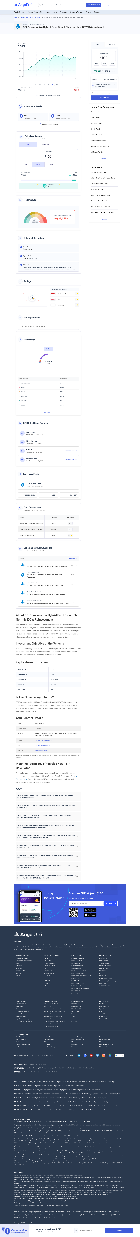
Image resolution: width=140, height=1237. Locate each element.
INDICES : (17, 1081)
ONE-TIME (45, 144)
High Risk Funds (96, 123)
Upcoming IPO (48, 970)
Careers (18, 975)
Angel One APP (30, 1068)
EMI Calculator (75, 993)
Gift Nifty (111, 1082)
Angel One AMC (33, 1064)
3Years (38, 164)
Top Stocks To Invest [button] (23, 1034)
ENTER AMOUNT (48, 151)
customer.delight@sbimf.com (43, 745)
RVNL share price (48, 1042)
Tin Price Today (103, 1102)
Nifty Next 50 (60, 1082)
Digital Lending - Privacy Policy (34, 1215)
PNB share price (76, 1042)
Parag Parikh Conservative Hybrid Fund (31, 529)
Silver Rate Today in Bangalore (57, 1098)
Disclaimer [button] (18, 1173)
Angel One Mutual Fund (99, 184)
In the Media (19, 968)
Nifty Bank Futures (40, 1086)
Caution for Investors (50, 1218)
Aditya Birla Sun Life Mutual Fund (103, 178)
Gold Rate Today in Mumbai (33, 1094)
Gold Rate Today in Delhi (51, 1094)
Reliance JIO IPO (104, 1006)
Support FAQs (48, 1055)
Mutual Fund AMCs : (21, 1106)
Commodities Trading (105, 978)
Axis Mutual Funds (65, 1106)
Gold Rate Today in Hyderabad (90, 1094)
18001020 (37, 1055)
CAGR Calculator (76, 968)
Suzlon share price (21, 1039)
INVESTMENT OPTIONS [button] (51, 956)
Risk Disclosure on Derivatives (32, 1218)
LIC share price (103, 1047)
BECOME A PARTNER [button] (50, 1001)
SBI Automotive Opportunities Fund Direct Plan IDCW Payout (48, 603)
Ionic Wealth (42, 1064)
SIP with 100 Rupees (49, 963)
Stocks (46, 958)
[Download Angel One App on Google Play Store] (90, 910)
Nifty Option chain (28, 1090)
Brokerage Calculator (77, 958)
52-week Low (75, 1014)
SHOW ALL (47, 412)
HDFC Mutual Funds (80, 1106)
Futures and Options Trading (107, 981)
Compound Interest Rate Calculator (81, 975)
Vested (48, 1072)
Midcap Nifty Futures (54, 1086)
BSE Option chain (94, 1090)
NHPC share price (49, 1039)
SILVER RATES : (19, 1097)
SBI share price (48, 1044)
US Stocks (47, 975)
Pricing (88, 12)
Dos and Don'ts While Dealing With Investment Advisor (89, 1212)
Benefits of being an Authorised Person (55, 1011)
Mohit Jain (30, 450)
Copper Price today (32, 1102)
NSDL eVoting (116, 1215)
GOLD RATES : (18, 1093)
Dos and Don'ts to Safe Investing (53, 1212)
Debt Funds (95, 112)
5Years (51, 164)
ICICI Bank (23, 400)
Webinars (18, 973)
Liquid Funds (50, 1110)
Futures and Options (49, 973)
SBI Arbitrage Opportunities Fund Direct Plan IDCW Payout (47, 566)
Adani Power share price (78, 1039)
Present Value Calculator (78, 983)
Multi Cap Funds (106, 1110)
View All (104, 159)
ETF (45, 978)
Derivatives (102, 975)
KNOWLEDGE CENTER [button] (106, 956)
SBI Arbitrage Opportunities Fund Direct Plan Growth (45, 585)
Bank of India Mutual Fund (100, 206)
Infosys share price (104, 1039)
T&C (115, 93)
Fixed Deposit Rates (88, 1068)
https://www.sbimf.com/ (42, 750)
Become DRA (47, 1006)
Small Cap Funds (61, 1110)
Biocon (23, 387)
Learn (48, 12)
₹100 (96, 63)
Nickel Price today (75, 1102)
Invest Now (104, 98)
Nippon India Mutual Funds (112, 1106)
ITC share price (103, 1042)
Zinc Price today (62, 1102)
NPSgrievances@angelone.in (22, 1196)
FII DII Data (74, 1021)
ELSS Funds (40, 1110)
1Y (48, 84)
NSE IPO (101, 1003)
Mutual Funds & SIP (35, 12)
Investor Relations (21, 970)
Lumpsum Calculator (77, 965)
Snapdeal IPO (103, 1019)
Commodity (47, 983)
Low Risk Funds (96, 135)
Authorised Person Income (51, 1014)
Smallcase (34, 1072)
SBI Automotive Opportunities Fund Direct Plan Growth (46, 594)
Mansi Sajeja (31, 432)
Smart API (78, 1068)
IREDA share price (21, 1042)
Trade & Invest (19, 12)
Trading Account (104, 963)
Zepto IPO (102, 1014)
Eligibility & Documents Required (53, 1016)
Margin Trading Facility (65, 1068)
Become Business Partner (51, 1003)
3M (40, 84)
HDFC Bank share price (50, 1037)
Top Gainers (74, 1016)
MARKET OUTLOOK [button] (77, 1001)
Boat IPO (101, 1011)
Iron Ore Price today (90, 1102)
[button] (48, 796)
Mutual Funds (47, 960)
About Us (18, 963)
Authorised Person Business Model (53, 1019)
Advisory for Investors (82, 1215)
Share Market (103, 970)
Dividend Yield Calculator (78, 970)
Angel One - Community (22, 1019)
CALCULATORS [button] (76, 956)
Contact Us (19, 965)
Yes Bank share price (21, 1047)
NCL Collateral (95, 1215)
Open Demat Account (22, 958)
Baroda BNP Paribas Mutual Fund (103, 212)
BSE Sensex (83, 1082)
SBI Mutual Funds (52, 1106)
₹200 (112, 63)
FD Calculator (75, 978)
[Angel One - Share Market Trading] (23, 5)
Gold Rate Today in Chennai (70, 1094)
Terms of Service (60, 1205)
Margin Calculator (76, 960)
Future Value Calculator (78, 973)
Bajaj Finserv (24, 396)
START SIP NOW (94, 5)
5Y (57, 84)
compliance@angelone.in (61, 1194)
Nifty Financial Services (46, 1082)
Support (97, 12)
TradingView (55, 1072)
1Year (25, 164)
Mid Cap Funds (94, 1110)
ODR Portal (17, 1218)
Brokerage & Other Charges (24, 960)
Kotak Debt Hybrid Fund (27, 535)
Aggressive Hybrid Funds (100, 146)
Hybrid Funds (95, 129)
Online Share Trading (105, 965)
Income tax (102, 983)
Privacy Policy (49, 1205)
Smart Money (19, 1006)
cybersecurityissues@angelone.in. (68, 1198)
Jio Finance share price (106, 1044)
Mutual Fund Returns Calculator (80, 988)
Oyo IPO (101, 1009)
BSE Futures (80, 1086)
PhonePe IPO (103, 1016)
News (55, 12)
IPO (100, 973)
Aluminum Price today (48, 1102)
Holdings (48, 349)
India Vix (103, 1082)
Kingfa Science (25, 383)
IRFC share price (20, 1037)
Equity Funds (95, 117)
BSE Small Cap (93, 1082)
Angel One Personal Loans (54, 1215)
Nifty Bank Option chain (44, 1090)
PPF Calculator (75, 990)
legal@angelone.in (64, 1201)
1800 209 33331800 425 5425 (43, 740)
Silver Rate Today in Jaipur (97, 1098)
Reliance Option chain (79, 1090)
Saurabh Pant (31, 459)
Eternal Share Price (77, 1044)
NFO (45, 968)
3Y (52, 84)
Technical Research (21, 1014)
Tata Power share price (50, 1047)
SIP (28, 144)
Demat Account (103, 960)
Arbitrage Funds (97, 152)
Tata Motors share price (23, 1044)
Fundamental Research (22, 1011)
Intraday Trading (104, 968)
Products (63, 12)
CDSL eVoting (106, 1215)
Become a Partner (76, 12)
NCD (45, 985)
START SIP (119, 1230)
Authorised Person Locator (51, 1026)
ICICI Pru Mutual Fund (94, 1106)
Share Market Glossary (77, 1009)
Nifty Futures (27, 1086)
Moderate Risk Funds (98, 140)
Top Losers (74, 1019)
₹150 (104, 63)
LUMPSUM (111, 44)
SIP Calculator (75, 963)
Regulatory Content (35, 1212)
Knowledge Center (21, 1003)
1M (35, 84)
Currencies (47, 980)
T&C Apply (116, 1212)
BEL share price (75, 1047)
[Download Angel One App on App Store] (90, 915)
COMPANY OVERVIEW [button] (22, 956)
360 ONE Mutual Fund (99, 172)
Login (108, 5)
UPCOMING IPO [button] (104, 1001)
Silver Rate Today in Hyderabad (35, 1098)
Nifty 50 (24, 1082)
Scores (68, 1212)
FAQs (109, 1212)
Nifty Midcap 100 (72, 1082)
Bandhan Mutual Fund (99, 201)
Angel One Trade (41, 1068)
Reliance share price (105, 1037)
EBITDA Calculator (76, 985)
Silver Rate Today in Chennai (78, 1098)
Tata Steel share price (77, 1037)
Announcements (76, 1006)
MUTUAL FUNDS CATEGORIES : (24, 1110)
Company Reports (21, 1016)
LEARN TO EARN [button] (21, 1001)
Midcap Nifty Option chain (62, 1090)
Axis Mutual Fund (97, 189)
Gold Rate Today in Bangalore (110, 1094)
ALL (61, 84)
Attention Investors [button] (22, 1119)
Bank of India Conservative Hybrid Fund (31, 523)
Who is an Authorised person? (52, 1009)
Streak (42, 1072)
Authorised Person (104, 985)
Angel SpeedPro (52, 1068)
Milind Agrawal (31, 441)
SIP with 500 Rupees (49, 965)
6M (44, 84)
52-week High (75, 1011)
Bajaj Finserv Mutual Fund (100, 195)
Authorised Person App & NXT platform (55, 1021)
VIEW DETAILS (70, 451)
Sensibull (26, 1072)
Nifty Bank (33, 1082)
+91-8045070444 (46, 1198)
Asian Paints (24, 392)
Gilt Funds (84, 1110)
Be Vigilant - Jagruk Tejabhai (24, 1021)
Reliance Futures (69, 1086)
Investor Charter (69, 1215)
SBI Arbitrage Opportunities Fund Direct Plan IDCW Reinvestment (44, 576)
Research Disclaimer (20, 1212)
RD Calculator (75, 980)
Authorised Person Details (51, 1024)
